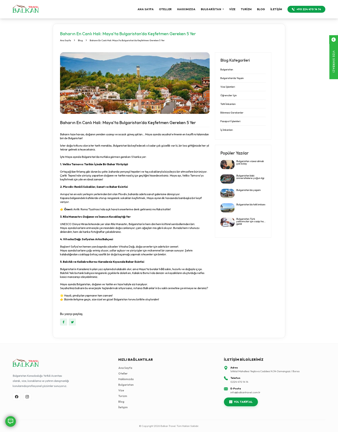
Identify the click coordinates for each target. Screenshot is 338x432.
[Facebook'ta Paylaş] (63, 322)
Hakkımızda (186, 9)
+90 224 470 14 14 (308, 9)
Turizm (246, 9)
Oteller (165, 9)
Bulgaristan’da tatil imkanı (250, 204)
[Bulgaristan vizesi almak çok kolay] (227, 164)
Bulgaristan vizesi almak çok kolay (250, 162)
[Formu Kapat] (333, 39)
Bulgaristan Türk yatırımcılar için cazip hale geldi (251, 221)
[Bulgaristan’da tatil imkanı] (227, 207)
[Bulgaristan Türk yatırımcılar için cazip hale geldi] (227, 222)
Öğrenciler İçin (228, 95)
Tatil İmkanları (228, 104)
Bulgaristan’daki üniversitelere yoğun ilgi (250, 177)
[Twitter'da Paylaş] (72, 322)
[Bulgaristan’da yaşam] (227, 193)
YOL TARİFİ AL (243, 401)
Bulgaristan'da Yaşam (232, 78)
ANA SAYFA (145, 9)
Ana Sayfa (125, 368)
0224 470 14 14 (239, 381)
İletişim (276, 9)
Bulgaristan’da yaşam (248, 190)
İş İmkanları (226, 129)
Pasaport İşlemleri (230, 121)
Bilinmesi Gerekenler (231, 112)
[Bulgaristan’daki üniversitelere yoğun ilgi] (227, 179)
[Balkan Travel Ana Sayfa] (26, 9)
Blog (261, 9)
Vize (232, 9)
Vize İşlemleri (227, 86)
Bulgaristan (226, 69)
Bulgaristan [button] (211, 9)
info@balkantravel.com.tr (245, 392)
